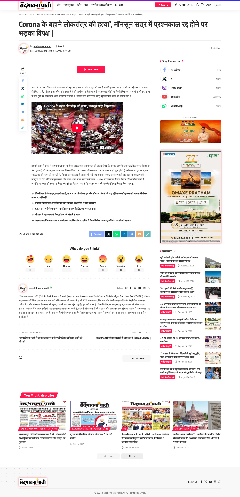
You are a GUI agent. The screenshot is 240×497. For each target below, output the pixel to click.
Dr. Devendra (182, 429)
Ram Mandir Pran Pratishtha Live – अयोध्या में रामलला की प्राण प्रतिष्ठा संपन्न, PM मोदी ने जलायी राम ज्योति (145, 438)
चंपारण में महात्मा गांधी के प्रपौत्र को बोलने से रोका (57, 214)
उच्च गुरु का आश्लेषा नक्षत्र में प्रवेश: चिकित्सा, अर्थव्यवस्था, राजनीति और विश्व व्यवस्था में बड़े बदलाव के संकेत (181, 323)
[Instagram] (188, 5)
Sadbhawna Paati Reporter (35, 429)
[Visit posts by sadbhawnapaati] (23, 288)
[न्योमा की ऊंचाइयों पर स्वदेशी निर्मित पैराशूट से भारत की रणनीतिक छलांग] (213, 277)
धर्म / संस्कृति (166, 312)
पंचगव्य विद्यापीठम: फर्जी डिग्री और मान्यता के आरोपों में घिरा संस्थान (65, 203)
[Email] (23, 119)
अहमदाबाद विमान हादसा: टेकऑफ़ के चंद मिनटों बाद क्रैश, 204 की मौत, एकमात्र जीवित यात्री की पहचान (83, 220)
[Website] (126, 288)
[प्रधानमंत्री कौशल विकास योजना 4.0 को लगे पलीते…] (94, 415)
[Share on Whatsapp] (23, 96)
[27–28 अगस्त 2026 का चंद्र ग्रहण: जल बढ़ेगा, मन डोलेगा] (213, 342)
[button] (128, 5)
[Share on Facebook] (23, 80)
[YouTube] (184, 5)
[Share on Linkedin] (23, 104)
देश (55, 429)
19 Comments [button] (138, 358)
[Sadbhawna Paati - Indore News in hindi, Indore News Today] (35, 5)
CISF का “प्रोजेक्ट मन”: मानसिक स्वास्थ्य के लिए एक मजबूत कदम (65, 208)
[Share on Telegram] (23, 112)
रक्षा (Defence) (167, 265)
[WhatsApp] (192, 5)
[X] (179, 5)
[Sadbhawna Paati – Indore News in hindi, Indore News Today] (33, 482)
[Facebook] (175, 5)
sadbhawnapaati (42, 46)
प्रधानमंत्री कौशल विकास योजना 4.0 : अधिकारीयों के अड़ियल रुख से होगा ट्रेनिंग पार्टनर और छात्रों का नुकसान (42, 438)
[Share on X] (23, 88)
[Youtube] (190, 97)
